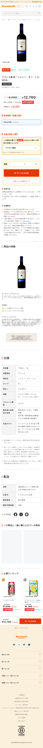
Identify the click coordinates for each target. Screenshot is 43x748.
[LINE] (24, 644)
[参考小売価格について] (13, 102)
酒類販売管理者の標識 (21, 714)
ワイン (14, 19)
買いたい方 (6, 669)
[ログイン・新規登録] (33, 6)
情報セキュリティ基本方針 (21, 711)
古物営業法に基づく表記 (21, 698)
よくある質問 (21, 717)
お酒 (9, 19)
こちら (27, 221)
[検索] (26, 6)
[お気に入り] (30, 6)
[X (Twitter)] (19, 644)
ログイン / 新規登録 (20, 6)
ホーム (4, 19)
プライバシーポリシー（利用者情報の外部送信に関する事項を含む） (21, 708)
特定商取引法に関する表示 (21, 701)
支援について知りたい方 (10, 676)
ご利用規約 (21, 695)
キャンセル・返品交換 (21, 704)
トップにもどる (23, 628)
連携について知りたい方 (10, 683)
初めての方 (6, 654)
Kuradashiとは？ (37, 1)
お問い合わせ (21, 721)
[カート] (36, 6)
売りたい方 (6, 661)
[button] (20, 609)
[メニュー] (39, 6)
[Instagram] (29, 644)
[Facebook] (14, 644)
